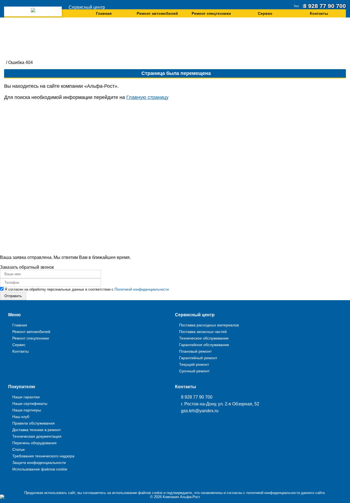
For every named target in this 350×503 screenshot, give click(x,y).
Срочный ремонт (194, 371)
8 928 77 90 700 (328, 5)
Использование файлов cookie (39, 469)
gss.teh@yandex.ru (199, 410)
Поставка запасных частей (203, 331)
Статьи (18, 449)
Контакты (319, 12)
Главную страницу (147, 97)
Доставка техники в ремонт (36, 430)
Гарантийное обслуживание (204, 345)
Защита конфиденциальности (39, 462)
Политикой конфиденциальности (142, 289)
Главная (104, 12)
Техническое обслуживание (204, 338)
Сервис (265, 12)
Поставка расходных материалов (209, 325)
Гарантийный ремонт (198, 358)
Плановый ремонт (195, 351)
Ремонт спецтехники (211, 12)
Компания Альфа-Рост (181, 497)
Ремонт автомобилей (157, 12)
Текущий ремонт (194, 364)
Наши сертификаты (29, 403)
